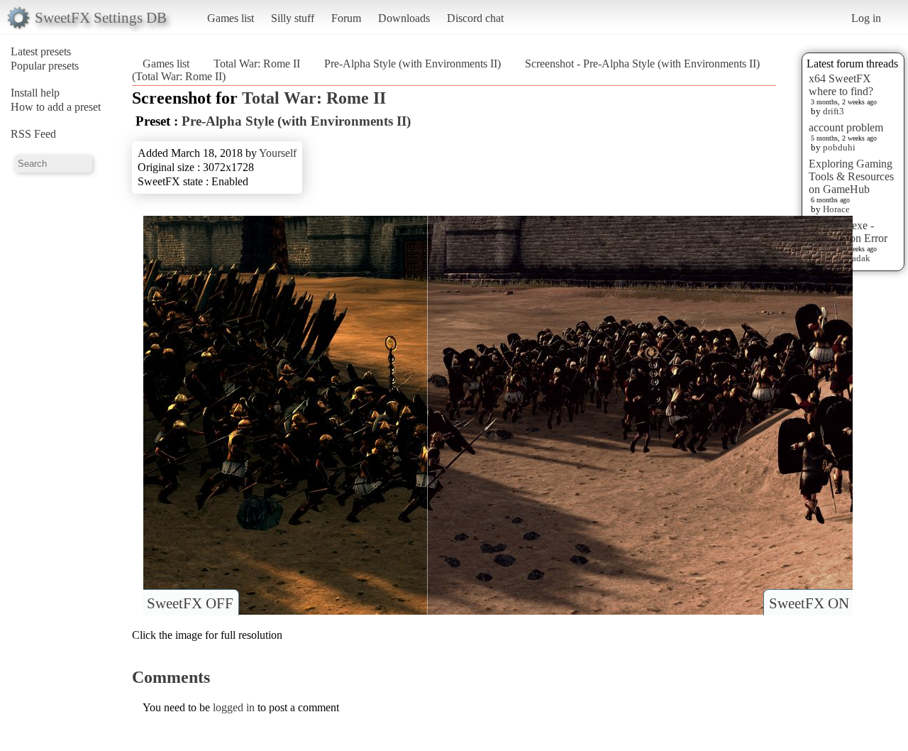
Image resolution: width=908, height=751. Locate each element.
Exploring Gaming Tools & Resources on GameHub (851, 176)
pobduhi (839, 147)
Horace (836, 209)
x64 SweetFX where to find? (841, 84)
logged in (234, 707)
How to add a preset (56, 107)
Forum (346, 18)
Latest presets (41, 51)
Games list (230, 18)
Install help (35, 93)
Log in (866, 18)
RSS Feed (33, 134)
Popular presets (45, 66)
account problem (846, 127)
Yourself (278, 153)
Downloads (404, 18)
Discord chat (475, 18)
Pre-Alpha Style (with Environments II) (412, 63)
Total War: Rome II (257, 63)
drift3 (833, 111)
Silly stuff (292, 18)
